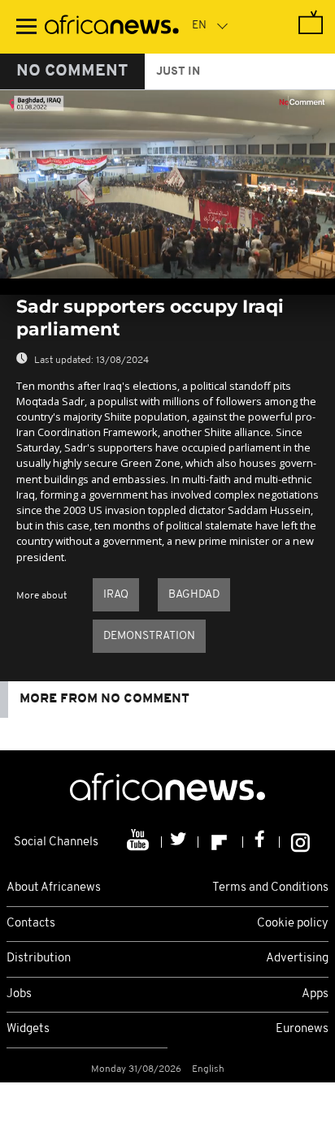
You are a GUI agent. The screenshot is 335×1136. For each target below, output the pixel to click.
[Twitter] (180, 842)
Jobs (19, 994)
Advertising (297, 958)
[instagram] (300, 842)
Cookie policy (292, 924)
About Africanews (54, 888)
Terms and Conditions (270, 888)
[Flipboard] (220, 842)
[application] (167, 184)
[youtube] (139, 842)
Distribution (39, 958)
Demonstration (149, 636)
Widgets (28, 1029)
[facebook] (261, 842)
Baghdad (194, 595)
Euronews (302, 1029)
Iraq (115, 595)
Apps (315, 994)
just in (178, 72)
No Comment (72, 71)
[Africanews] (112, 27)
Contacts (31, 924)
